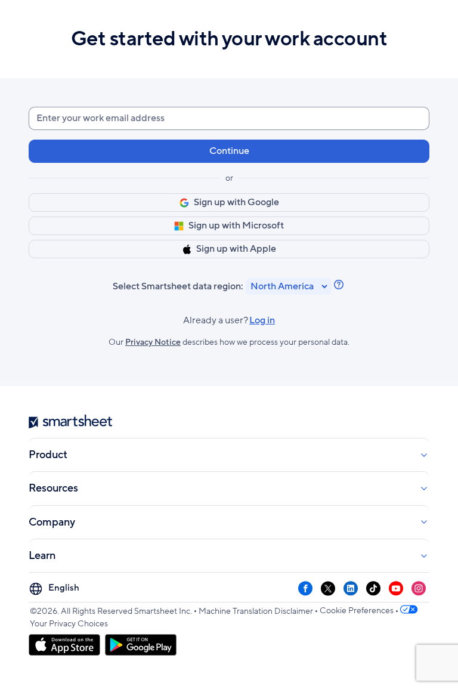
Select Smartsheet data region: (178, 286)
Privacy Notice (153, 342)
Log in (229, 320)
